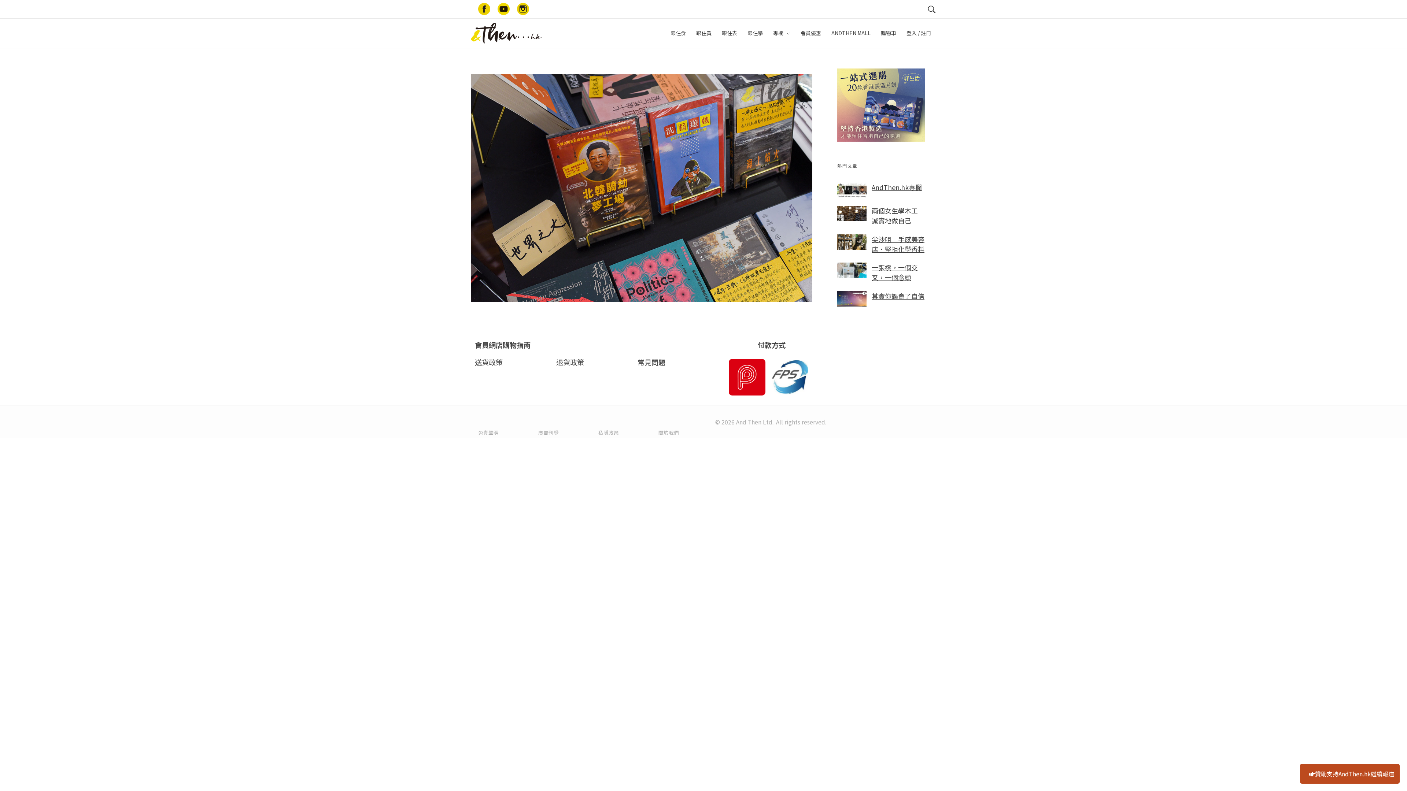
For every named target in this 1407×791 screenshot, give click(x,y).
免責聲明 (488, 432)
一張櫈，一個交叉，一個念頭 (895, 272)
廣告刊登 (548, 432)
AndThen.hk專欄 (897, 187)
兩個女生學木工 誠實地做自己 (895, 215)
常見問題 (651, 362)
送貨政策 (489, 362)
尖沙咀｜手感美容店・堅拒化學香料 (898, 244)
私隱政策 (608, 432)
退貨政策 (570, 362)
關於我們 (668, 432)
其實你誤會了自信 (898, 296)
